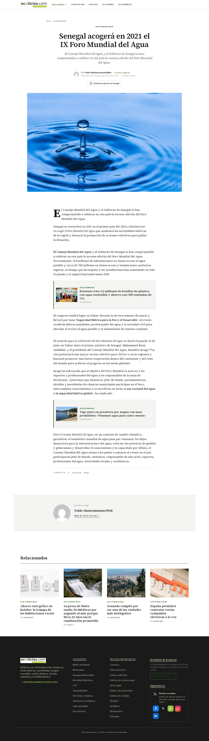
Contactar (77, 4)
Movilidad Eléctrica (83, 680)
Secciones (58, 5)
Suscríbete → (163, 676)
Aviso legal (115, 685)
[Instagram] (178, 709)
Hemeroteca (116, 711)
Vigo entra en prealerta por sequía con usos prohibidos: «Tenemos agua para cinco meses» (113, 413)
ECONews (115, 706)
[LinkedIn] (156, 716)
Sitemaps (114, 716)
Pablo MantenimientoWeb (98, 72)
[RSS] (171, 709)
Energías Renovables (83, 675)
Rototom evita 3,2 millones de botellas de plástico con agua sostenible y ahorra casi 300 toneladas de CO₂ (116, 294)
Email (86, 472)
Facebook (76, 472)
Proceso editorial (122, 73)
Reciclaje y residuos (83, 695)
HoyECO (93, 4)
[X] (163, 709)
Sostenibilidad (60, 21)
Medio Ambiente (81, 664)
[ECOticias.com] (33, 4)
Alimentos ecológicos (84, 700)
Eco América (79, 711)
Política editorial (118, 675)
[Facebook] (156, 709)
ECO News (108, 4)
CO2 (75, 685)
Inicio (48, 21)
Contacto (114, 664)
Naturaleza (78, 669)
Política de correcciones (122, 680)
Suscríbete (125, 4)
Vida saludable (80, 706)
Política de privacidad (121, 690)
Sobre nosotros (117, 669)
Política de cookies (119, 695)
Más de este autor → (86, 516)
